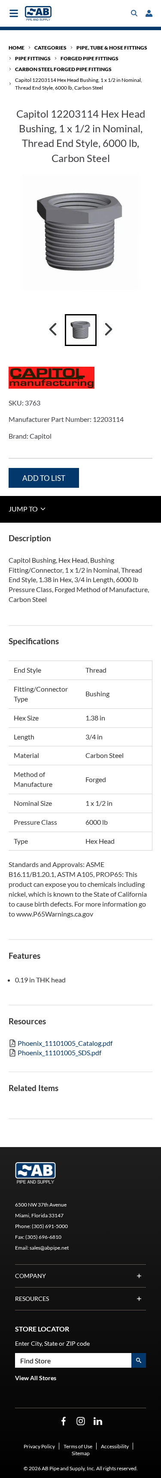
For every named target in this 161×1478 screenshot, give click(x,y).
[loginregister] (149, 13)
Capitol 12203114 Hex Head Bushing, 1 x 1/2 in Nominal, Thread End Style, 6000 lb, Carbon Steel (78, 83)
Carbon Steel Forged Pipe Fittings (63, 69)
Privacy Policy (39, 1446)
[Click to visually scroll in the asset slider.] (53, 330)
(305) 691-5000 (50, 1226)
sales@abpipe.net (49, 1247)
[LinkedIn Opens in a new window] (98, 1421)
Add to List (43, 478)
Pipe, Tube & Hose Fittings (111, 47)
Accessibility (115, 1446)
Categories (50, 47)
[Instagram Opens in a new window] (80, 1421)
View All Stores (35, 1377)
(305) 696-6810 (43, 1237)
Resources (32, 1298)
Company (30, 1275)
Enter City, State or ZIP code (52, 1343)
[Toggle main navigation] (14, 13)
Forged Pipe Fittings (89, 58)
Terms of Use (78, 1446)
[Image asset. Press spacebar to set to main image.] (81, 330)
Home (16, 47)
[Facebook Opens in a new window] (63, 1421)
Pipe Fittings (33, 58)
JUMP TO (24, 509)
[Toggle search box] (134, 13)
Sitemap (81, 1453)
